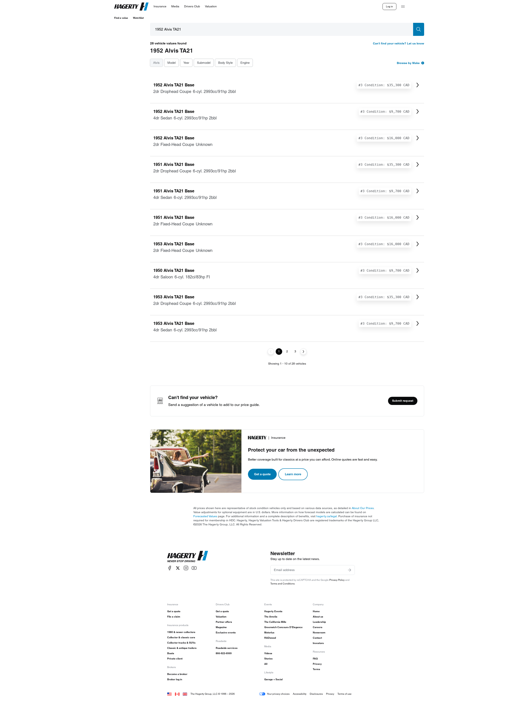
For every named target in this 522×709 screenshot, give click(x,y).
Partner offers (224, 622)
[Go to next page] (303, 351)
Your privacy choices (278, 693)
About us (318, 616)
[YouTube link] (194, 568)
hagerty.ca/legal (326, 516)
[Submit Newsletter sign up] (349, 570)
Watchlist (138, 18)
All (265, 664)
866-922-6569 (224, 653)
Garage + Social (273, 679)
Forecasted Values (205, 516)
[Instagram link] (186, 568)
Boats (170, 653)
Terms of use (344, 693)
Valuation (221, 616)
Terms (316, 669)
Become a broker (177, 674)
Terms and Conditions (282, 583)
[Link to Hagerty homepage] (187, 556)
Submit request (402, 400)
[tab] (156, 63)
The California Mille (275, 622)
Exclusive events (226, 632)
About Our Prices (363, 508)
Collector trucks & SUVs (181, 642)
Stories (268, 658)
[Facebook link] (170, 568)
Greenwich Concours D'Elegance (283, 627)
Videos (268, 653)
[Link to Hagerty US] (169, 693)
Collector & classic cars (181, 637)
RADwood (270, 637)
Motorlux (269, 632)
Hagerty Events (273, 611)
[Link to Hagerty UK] (185, 693)
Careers (317, 627)
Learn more (293, 474)
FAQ (315, 658)
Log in (389, 6)
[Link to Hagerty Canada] (177, 693)
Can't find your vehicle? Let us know (398, 43)
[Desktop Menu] (402, 6)
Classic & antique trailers (182, 648)
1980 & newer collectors (181, 632)
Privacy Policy (337, 580)
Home (316, 611)
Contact (317, 637)
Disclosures (316, 693)
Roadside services (227, 648)
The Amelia (270, 616)
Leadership (319, 622)
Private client (174, 658)
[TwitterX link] (178, 568)
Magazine (221, 627)
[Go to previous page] (271, 351)
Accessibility (299, 693)
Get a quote (262, 474)
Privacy (317, 664)
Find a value (121, 18)
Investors (318, 643)
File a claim (173, 616)
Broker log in (174, 679)
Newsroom (319, 632)
